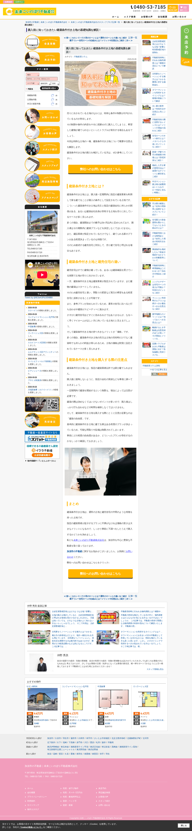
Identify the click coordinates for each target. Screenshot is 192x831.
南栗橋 (87, 754)
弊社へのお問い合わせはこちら (100, 169)
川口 (86, 742)
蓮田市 (73, 738)
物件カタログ (33, 809)
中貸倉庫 (31, 326)
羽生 (108, 754)
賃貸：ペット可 (69, 801)
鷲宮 (61, 754)
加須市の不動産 (74, 551)
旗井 (104, 742)
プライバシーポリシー (37, 797)
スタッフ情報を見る (155, 669)
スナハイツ (32, 310)
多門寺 (79, 742)
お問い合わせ (104, 805)
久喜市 (58, 738)
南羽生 (79, 754)
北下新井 (51, 742)
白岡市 (81, 738)
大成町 (162, 720)
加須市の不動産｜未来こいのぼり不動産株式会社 (51, 766)
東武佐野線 (93, 749)
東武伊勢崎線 (53, 747)
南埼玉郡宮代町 (116, 720)
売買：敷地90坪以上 (72, 797)
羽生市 (66, 738)
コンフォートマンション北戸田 (41, 317)
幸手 (102, 754)
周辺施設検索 (104, 792)
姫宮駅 (107, 723)
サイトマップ (33, 805)
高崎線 (115, 747)
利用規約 (31, 801)
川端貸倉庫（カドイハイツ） (40, 390)
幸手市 (89, 738)
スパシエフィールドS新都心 (40, 361)
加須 (49, 754)
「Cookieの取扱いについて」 (31, 827)
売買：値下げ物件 (70, 788)
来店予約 (102, 788)
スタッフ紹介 (104, 801)
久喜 (67, 754)
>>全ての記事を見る (158, 369)
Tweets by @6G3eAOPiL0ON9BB (39, 297)
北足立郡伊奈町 (118, 738)
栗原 (92, 742)
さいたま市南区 (81, 720)
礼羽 (98, 742)
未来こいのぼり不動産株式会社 (89, 540)
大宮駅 (143, 723)
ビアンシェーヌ (34, 371)
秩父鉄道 (106, 747)
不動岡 (111, 742)
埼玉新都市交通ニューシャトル (61, 749)
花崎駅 (36, 723)
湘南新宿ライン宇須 (80, 747)
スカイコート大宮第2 (37, 342)
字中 (124, 720)
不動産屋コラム (80, 57)
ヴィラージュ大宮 (35, 333)
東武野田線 (81, 749)
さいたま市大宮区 (153, 720)
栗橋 (73, 754)
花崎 (46, 720)
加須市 (41, 720)
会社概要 (31, 792)
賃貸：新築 (68, 805)
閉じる (184, 825)
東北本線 (65, 747)
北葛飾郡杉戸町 (134, 738)
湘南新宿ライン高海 (128, 747)
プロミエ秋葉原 (34, 380)
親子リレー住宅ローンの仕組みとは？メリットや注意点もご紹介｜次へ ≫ (101, 40)
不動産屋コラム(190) (151, 366)
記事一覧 (132, 37)
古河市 (146, 738)
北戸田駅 (72, 723)
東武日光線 (95, 747)
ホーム (30, 788)
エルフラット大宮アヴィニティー (42, 352)
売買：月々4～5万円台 (72, 792)
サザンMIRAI (31, 686)
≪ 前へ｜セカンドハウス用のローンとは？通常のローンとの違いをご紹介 (95, 38)
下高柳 (72, 742)
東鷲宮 (95, 754)
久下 (59, 742)
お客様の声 (103, 797)
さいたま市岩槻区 (102, 738)
